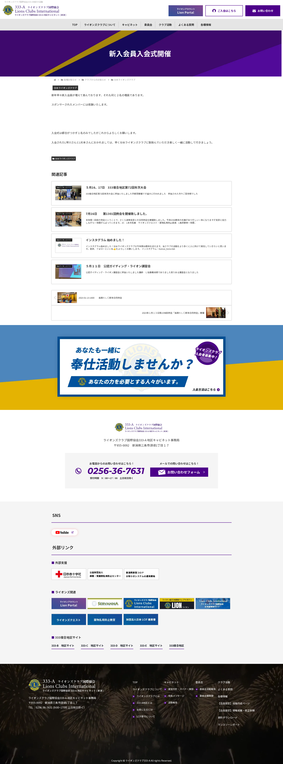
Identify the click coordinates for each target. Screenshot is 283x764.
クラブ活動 (165, 25)
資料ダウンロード (227, 717)
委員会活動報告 (208, 689)
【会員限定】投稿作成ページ (234, 703)
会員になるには (145, 709)
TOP (74, 25)
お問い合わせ (265, 11)
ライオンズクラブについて (99, 25)
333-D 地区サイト (121, 645)
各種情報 (206, 25)
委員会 (148, 25)
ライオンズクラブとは (148, 696)
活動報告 (172, 702)
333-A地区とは (144, 702)
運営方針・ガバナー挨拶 (180, 689)
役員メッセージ (176, 695)
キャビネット (130, 25)
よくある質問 (186, 25)
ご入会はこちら (227, 11)
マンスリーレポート (229, 724)
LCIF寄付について (146, 716)
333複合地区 (176, 645)
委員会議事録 (206, 695)
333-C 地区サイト (92, 645)
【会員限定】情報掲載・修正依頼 (236, 710)
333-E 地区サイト (151, 645)
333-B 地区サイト (62, 645)
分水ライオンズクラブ (65, 158)
